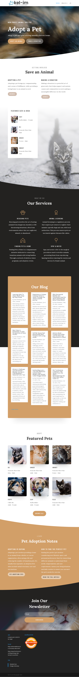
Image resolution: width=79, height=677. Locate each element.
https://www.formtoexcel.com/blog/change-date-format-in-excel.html (14, 653)
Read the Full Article (51, 577)
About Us (64, 3)
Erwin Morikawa (18, 299)
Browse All (39, 513)
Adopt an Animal (16, 41)
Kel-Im (58, 3)
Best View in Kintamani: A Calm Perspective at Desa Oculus (19, 332)
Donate (45, 97)
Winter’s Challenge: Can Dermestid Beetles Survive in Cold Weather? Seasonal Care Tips (18, 372)
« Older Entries (14, 409)
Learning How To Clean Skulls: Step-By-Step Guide (18, 295)
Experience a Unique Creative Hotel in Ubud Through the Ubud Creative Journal (39, 297)
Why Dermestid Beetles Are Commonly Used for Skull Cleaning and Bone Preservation (59, 297)
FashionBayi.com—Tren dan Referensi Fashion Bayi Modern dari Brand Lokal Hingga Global (39, 373)
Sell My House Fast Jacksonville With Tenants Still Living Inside (39, 335)
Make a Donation (35, 41)
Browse (12, 94)
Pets (39, 341)
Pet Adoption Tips (16, 574)
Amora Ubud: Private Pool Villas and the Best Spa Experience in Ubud (59, 335)
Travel (19, 338)
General (18, 301)
